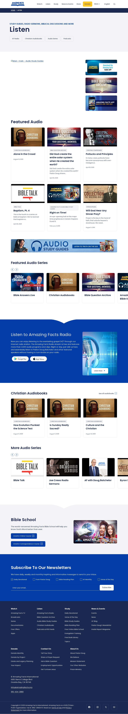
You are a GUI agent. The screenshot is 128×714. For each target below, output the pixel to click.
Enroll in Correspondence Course (26, 544)
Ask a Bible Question (49, 661)
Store (79, 4)
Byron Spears (91, 207)
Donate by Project (18, 657)
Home (13, 10)
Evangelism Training (73, 633)
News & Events (67, 4)
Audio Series (53, 38)
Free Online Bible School (74, 629)
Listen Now (98, 371)
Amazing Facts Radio (45, 613)
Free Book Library (71, 637)
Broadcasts (15, 617)
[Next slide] (16, 269)
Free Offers (15, 629)
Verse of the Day (107, 579)
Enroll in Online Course (22, 536)
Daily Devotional (20, 579)
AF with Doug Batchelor (98, 480)
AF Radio (15, 38)
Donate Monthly (17, 653)
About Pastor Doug (77, 653)
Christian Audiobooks (33, 38)
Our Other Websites (78, 665)
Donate (87, 4)
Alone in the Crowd (24, 154)
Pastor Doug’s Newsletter (101, 625)
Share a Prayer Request (50, 657)
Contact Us (46, 649)
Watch (39, 4)
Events (94, 613)
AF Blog (94, 621)
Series (13, 621)
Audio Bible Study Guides (47, 621)
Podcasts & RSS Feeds (45, 629)
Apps (13, 633)
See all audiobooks (106, 393)
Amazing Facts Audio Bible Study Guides (61, 208)
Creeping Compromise (94, 150)
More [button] (96, 4)
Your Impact (16, 665)
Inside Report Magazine (100, 629)
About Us (74, 649)
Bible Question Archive (58, 150)
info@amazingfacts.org (21, 687)
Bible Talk (17, 207)
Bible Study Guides (72, 621)
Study (56, 4)
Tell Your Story (46, 653)
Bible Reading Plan (66, 579)
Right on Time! (58, 213)
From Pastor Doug (43, 579)
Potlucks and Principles (99, 154)
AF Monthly (87, 579)
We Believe (74, 657)
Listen (48, 4)
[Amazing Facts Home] (20, 4)
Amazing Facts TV (18, 613)
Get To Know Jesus (48, 669)
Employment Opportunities (51, 665)
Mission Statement (77, 661)
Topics (67, 641)
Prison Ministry (76, 669)
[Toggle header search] (114, 4)
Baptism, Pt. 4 (21, 211)
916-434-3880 (17, 692)
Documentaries (17, 625)
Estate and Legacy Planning (22, 661)
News (93, 617)
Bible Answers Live (24, 295)
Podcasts (67, 38)
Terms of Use (56, 708)
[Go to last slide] (12, 269)
